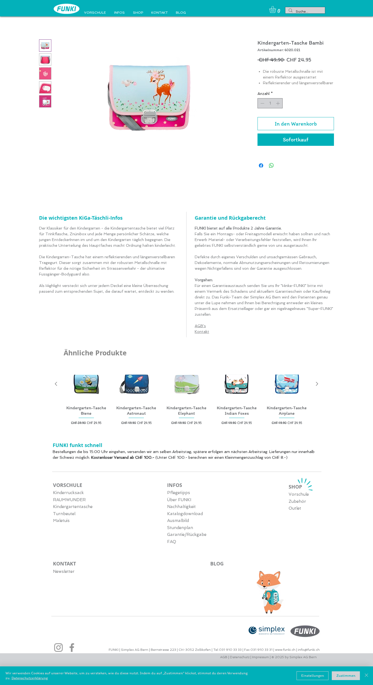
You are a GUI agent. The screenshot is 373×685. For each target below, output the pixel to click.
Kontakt (202, 332)
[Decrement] (261, 110)
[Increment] (278, 110)
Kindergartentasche (73, 507)
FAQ (171, 542)
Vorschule (299, 495)
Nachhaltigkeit (181, 507)
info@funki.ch (309, 651)
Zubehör (297, 502)
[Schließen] (366, 676)
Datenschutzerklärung (29, 678)
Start (45, 20)
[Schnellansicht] (86, 385)
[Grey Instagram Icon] (58, 648)
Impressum (260, 658)
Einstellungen (312, 675)
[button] (276, 9)
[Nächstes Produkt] (317, 385)
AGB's (200, 327)
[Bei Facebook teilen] (261, 172)
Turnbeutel (64, 514)
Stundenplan (180, 528)
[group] (186, 397)
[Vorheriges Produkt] (56, 385)
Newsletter (64, 572)
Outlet (295, 509)
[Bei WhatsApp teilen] (271, 172)
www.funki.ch (285, 651)
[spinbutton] (270, 110)
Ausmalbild (178, 521)
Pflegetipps (178, 493)
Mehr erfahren (270, 90)
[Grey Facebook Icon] (72, 648)
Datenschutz (240, 658)
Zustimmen (345, 675)
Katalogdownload (185, 514)
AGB (224, 658)
